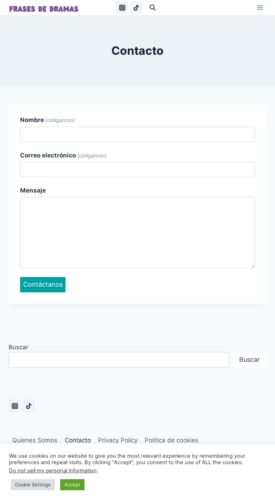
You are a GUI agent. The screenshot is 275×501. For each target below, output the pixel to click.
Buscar (18, 347)
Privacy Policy (118, 440)
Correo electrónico (63, 155)
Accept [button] (72, 484)
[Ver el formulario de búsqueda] (152, 7)
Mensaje (33, 190)
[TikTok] (136, 7)
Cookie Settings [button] (32, 484)
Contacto (78, 440)
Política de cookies (171, 440)
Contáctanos (43, 284)
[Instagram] (122, 7)
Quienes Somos (34, 440)
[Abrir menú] (259, 7)
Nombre (47, 119)
